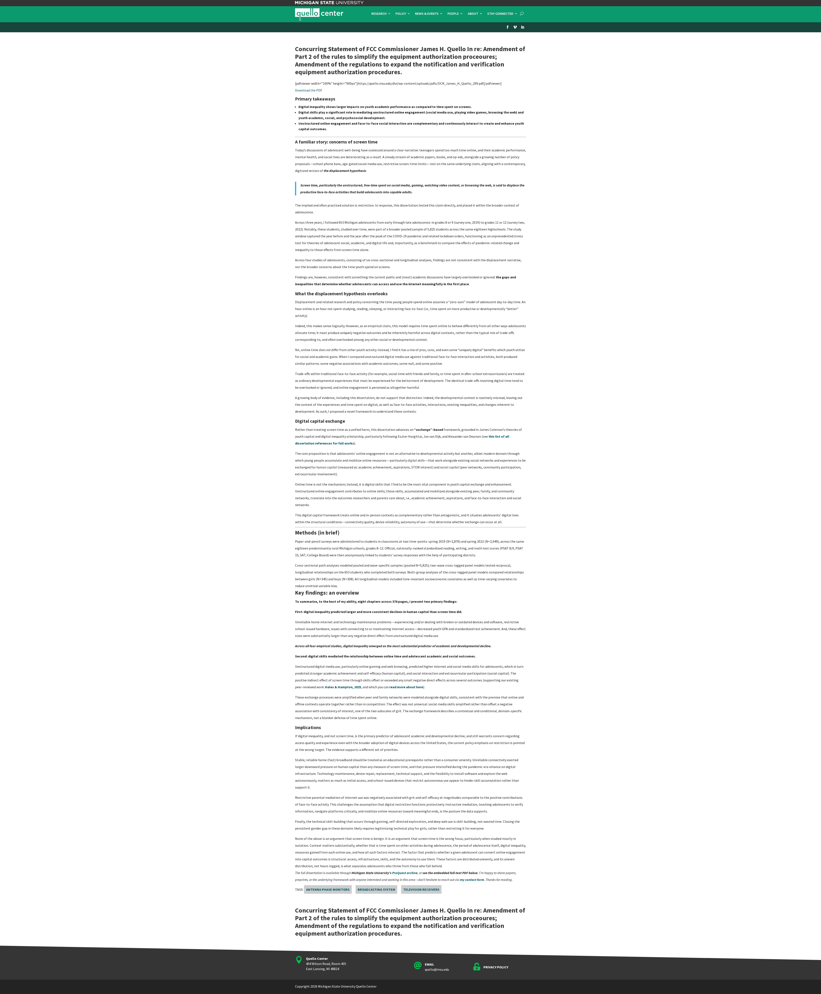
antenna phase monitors (328, 889)
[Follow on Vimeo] (515, 27)
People (453, 14)
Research (379, 14)
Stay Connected (500, 14)
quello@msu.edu (437, 969)
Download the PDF (308, 90)
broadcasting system (376, 889)
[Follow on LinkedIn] (522, 27)
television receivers (421, 889)
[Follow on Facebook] (507, 27)
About (473, 14)
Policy (401, 14)
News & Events (427, 14)
